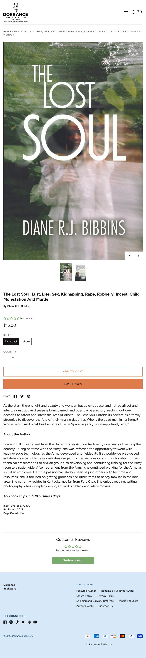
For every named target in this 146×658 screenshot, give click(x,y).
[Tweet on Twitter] (22, 396)
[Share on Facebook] (15, 396)
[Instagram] (11, 622)
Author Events (84, 606)
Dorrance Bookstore (22, 636)
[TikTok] (17, 622)
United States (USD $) (98, 644)
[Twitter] (23, 622)
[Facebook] (5, 622)
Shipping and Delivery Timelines (95, 600)
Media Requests (128, 600)
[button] (134, 12)
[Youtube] (35, 622)
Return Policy (84, 595)
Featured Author (86, 590)
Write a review (73, 560)
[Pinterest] (29, 622)
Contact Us (106, 606)
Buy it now (73, 384)
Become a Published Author (117, 590)
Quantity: (10, 351)
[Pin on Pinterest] (28, 396)
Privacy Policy (105, 595)
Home (7, 31)
